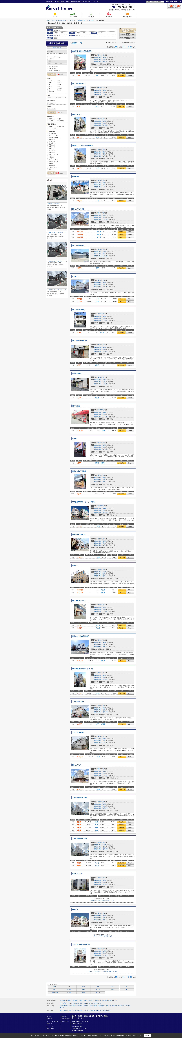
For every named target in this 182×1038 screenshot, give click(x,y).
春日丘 (83, 986)
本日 (60, 119)
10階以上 (52, 145)
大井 (54, 986)
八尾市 (85, 1000)
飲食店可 (52, 158)
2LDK (50, 86)
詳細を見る (121, 75)
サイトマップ (50, 1026)
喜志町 (64, 1003)
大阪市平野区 (97, 1000)
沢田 (54, 989)
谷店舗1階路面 (77, 373)
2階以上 (52, 141)
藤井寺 (104, 57)
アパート (51, 57)
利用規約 (49, 1023)
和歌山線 (108, 1005)
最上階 (51, 148)
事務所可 (52, 156)
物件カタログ (50, 1028)
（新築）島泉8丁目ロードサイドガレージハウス (60, 232)
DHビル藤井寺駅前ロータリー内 (82, 669)
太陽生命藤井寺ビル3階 (79, 838)
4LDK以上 (51, 92)
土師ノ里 (105, 94)
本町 (69, 1003)
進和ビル (75, 565)
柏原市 (110, 1000)
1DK (50, 82)
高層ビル (52, 152)
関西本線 (86, 1005)
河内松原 (104, 1010)
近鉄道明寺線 (93, 1005)
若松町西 (98, 1003)
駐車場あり (52, 139)
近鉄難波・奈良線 (117, 1005)
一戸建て (51, 59)
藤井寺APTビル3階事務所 (80, 636)
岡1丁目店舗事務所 (78, 245)
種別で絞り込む (57, 48)
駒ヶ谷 (99, 1010)
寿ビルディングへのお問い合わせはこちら (102, 900)
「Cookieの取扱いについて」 (122, 1035)
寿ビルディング (77, 874)
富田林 (77, 1010)
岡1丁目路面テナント (79, 83)
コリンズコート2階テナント (81, 944)
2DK (60, 84)
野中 (112, 989)
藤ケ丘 (83, 992)
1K (59, 80)
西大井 (83, 989)
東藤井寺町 (55, 992)
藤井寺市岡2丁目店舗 (79, 471)
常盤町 (89, 1003)
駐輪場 (51, 169)
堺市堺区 (104, 1000)
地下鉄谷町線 (126, 1005)
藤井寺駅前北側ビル (78, 534)
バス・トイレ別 (54, 135)
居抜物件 (52, 163)
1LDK (60, 82)
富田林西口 (93, 1010)
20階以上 (52, 147)
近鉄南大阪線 (97, 57)
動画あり (61, 126)
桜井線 (62, 1007)
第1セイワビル (77, 765)
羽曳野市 (62, 1000)
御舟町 (98, 992)
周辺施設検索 (65, 1018)
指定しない (52, 119)
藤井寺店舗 (75, 176)
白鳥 (81, 1003)
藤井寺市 (100, 55)
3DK (50, 88)
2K (49, 84)
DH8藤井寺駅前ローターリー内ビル (83, 502)
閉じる (147, 1035)
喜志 (109, 1010)
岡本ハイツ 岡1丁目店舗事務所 (82, 145)
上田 (85, 1003)
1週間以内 (61, 120)
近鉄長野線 (72, 1005)
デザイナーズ (53, 160)
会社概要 (49, 1018)
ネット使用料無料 (54, 137)
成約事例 (64, 1016)
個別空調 (52, 165)
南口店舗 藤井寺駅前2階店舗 (81, 51)
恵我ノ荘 (105, 61)
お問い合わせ (65, 1021)
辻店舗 (74, 438)
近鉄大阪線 (79, 1005)
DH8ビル (75, 909)
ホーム (49, 1016)
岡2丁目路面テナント (79, 600)
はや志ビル (75, 276)
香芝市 (115, 1000)
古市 (93, 1003)
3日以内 (51, 120)
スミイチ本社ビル (78, 701)
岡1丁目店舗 (76, 406)
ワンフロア (52, 150)
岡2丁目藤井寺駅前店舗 (79, 340)
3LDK (60, 88)
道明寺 (69, 989)
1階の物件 (52, 143)
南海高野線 (101, 1005)
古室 (112, 986)
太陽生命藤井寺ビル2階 (79, 797)
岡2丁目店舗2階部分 (78, 310)
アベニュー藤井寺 (78, 732)
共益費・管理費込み (54, 70)
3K (59, 86)
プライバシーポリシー (53, 1021)
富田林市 (75, 1000)
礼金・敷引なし (53, 68)
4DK (60, 90)
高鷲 (104, 59)
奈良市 (90, 1000)
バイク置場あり (54, 167)
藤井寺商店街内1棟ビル (54, 203)
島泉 (77, 1003)
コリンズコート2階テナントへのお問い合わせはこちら (102, 971)
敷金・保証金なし (53, 66)
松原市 (80, 1000)
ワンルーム (52, 80)
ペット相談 (52, 133)
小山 (127, 986)
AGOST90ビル (77, 114)
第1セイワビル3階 (78, 209)
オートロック (53, 161)
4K (49, 90)
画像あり (51, 126)
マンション (58, 57)
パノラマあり (52, 128)
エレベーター (53, 154)
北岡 (98, 986)
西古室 (98, 989)
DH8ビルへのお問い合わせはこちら (102, 936)
